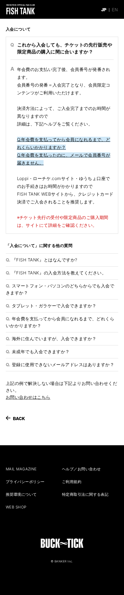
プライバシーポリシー (25, 481)
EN (115, 9)
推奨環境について (21, 494)
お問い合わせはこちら (28, 397)
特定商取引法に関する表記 (85, 494)
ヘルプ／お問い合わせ (81, 469)
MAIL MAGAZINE (21, 469)
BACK (19, 418)
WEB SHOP (16, 507)
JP (104, 9)
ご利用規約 (71, 481)
